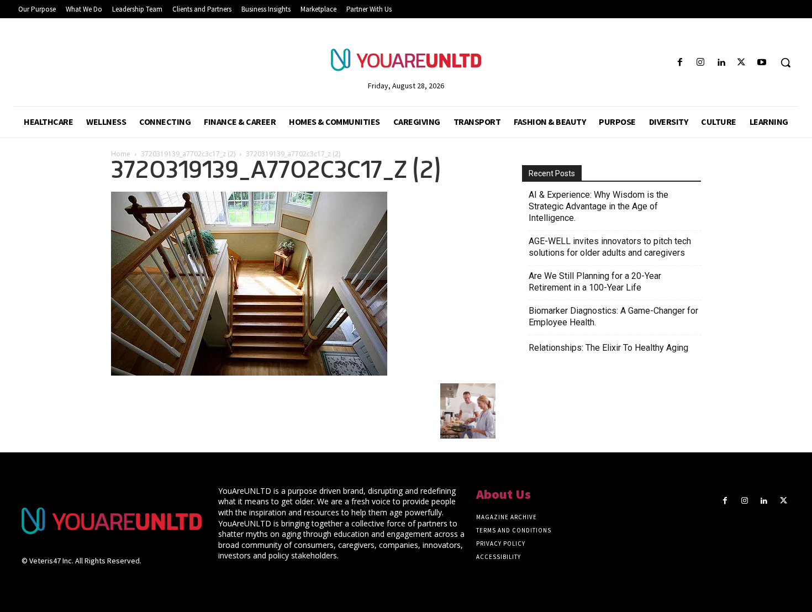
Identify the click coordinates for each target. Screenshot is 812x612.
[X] (741, 62)
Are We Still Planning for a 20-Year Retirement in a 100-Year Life (595, 282)
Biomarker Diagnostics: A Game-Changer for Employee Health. (613, 316)
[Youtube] (762, 62)
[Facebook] (679, 62)
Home (120, 154)
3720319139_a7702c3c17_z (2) (188, 154)
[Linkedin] (720, 62)
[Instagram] (700, 62)
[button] (785, 62)
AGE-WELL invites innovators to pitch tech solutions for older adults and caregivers (610, 247)
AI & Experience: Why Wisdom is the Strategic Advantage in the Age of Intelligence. (598, 206)
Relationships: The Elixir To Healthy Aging (608, 347)
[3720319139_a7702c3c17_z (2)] (249, 372)
